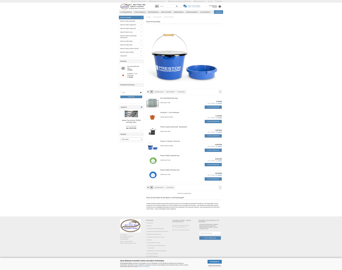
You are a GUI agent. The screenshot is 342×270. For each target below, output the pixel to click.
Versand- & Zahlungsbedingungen (156, 228)
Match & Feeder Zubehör (127, 52)
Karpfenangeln (153, 12)
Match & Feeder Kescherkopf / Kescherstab (128, 36)
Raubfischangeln (192, 12)
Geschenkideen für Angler (154, 242)
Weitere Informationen (214, 265)
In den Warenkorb (213, 107)
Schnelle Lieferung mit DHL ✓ (140, 1)
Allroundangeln (126, 12)
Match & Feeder (166, 12)
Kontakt (149, 225)
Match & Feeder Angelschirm (128, 25)
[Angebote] (141, 107)
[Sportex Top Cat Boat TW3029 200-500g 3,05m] (131, 114)
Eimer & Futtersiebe (125, 17)
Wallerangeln (205, 12)
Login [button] (211, 1)
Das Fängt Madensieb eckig (169, 98)
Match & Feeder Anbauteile (127, 21)
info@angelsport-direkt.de (130, 243)
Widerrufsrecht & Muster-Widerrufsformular (158, 231)
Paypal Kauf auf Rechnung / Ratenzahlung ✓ (180, 1)
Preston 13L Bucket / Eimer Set (170, 141)
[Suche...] (176, 6)
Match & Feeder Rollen (126, 41)
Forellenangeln (139, 12)
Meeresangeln (178, 12)
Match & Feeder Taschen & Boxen (129, 48)
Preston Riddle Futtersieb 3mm (170, 155)
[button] (148, 92)
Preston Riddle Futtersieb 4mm (170, 170)
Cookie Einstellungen (153, 256)
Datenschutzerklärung (143, 266)
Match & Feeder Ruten (126, 45)
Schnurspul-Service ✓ (200, 1)
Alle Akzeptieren (214, 261)
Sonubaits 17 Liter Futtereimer (169, 112)
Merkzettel (219, 1)
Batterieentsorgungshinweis (154, 234)
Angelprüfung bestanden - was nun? (156, 237)
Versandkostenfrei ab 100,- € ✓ (158, 1)
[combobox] (159, 92)
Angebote (218, 12)
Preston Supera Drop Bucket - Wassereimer (173, 127)
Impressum (150, 223)
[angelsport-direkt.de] (136, 6)
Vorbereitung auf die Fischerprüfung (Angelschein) (156, 247)
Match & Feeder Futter (126, 32)
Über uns (150, 240)
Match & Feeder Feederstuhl (128, 28)
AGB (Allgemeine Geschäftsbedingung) (157, 250)
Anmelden (131, 96)
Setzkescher (123, 56)
